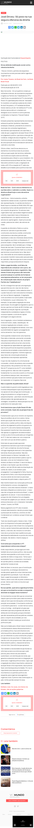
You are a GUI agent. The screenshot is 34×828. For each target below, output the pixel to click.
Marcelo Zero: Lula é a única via (21, 749)
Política (3, 12)
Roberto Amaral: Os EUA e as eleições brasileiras (20, 759)
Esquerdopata (25, 58)
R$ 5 (6, 181)
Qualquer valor (25, 181)
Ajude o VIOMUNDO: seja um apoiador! (17, 800)
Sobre (3, 814)
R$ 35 (17, 181)
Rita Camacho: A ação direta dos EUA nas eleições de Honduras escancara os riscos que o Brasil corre (22, 770)
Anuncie (9, 814)
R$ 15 (12, 181)
